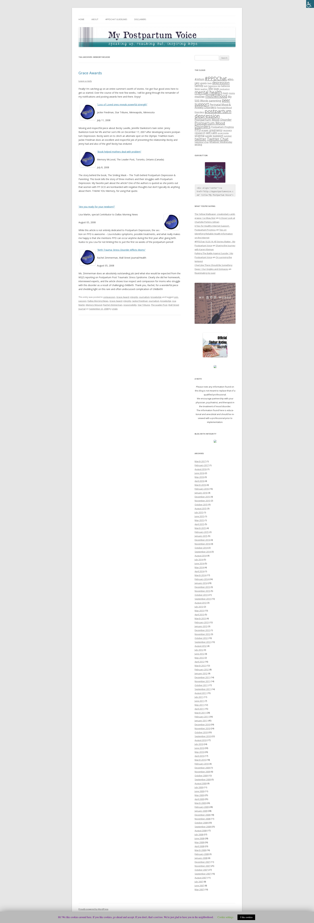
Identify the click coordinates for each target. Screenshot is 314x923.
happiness (212, 86)
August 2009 (201, 783)
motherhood (216, 96)
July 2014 (199, 559)
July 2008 (199, 834)
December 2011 (202, 677)
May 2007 (199, 889)
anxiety (203, 83)
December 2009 (202, 767)
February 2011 (202, 716)
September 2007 (203, 873)
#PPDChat (216, 78)
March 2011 (200, 712)
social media (223, 133)
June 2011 (199, 700)
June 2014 (199, 563)
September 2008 (203, 826)
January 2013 (201, 626)
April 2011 (199, 708)
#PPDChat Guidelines (116, 19)
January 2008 (201, 858)
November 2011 (202, 681)
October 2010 (201, 732)
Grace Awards (90, 72)
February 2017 (202, 465)
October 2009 (201, 775)
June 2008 (199, 838)
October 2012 (201, 638)
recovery (227, 130)
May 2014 (199, 567)
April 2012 (199, 661)
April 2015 (199, 524)
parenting (215, 100)
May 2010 (199, 752)
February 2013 (202, 622)
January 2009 (201, 810)
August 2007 (201, 877)
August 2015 (201, 508)
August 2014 (201, 555)
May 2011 (199, 704)
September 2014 (203, 551)
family (199, 85)
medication (224, 89)
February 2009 (202, 806)
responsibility (130, 304)
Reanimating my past (205, 272)
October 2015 (201, 504)
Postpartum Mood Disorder (213, 120)
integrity (134, 297)
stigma (199, 135)
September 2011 (203, 689)
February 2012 (202, 669)
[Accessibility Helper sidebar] (310, 4)
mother (200, 96)
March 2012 (200, 665)
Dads (209, 83)
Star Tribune (144, 304)
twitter (200, 138)
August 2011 (201, 693)
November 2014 (202, 543)
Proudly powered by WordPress (93, 909)
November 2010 (202, 728)
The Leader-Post (159, 304)
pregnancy (215, 130)
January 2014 (201, 583)
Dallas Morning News (97, 300)
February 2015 (202, 532)
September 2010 (203, 736)
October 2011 (201, 685)
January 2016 (201, 492)
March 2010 (200, 759)
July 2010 (199, 744)
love (216, 88)
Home (81, 19)
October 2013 (201, 594)
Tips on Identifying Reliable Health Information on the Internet (214, 233)
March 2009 (200, 803)
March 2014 (200, 575)
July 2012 (199, 649)
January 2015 (201, 535)
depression (221, 82)
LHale (115, 308)
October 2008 (201, 822)
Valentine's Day (202, 142)
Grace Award (122, 297)
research (200, 132)
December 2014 (202, 539)
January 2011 (201, 720)
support (218, 135)
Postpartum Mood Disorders (210, 125)
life (210, 88)
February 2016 (202, 488)
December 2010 (202, 724)
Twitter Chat (217, 138)
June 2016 (199, 473)
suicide (208, 135)
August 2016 (201, 469)
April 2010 (199, 755)
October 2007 (201, 869)
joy (219, 85)
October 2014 (201, 547)
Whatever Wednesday (220, 142)
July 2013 (199, 606)
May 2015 (199, 520)
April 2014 (199, 571)
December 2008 (202, 814)
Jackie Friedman (140, 300)
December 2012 (202, 630)
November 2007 (202, 865)
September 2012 (203, 642)
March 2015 (200, 528)
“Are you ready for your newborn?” (96, 206)
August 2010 (201, 740)
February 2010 (202, 763)
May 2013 (199, 610)
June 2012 (199, 653)
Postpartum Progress (222, 126)
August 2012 (201, 645)
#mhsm (199, 79)
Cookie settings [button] (225, 917)
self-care (211, 133)
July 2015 (199, 512)
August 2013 (201, 602)
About (94, 19)
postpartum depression (213, 113)
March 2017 (200, 461)
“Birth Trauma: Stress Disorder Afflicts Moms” (121, 249)
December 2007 (202, 861)
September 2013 (203, 598)
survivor (228, 135)
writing (198, 144)
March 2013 (200, 618)
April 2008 (199, 846)
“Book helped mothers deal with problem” (119, 151)
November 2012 (202, 634)
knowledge (156, 297)
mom (225, 93)
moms (232, 93)
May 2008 (199, 842)
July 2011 (199, 697)
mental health (208, 92)
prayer (205, 130)
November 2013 (202, 590)
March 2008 (200, 850)
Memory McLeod (94, 304)
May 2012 (199, 657)
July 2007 (199, 881)
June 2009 (199, 791)
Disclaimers (140, 19)
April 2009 (199, 799)
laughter (204, 89)
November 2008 (202, 818)
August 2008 (201, 830)
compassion (109, 297)
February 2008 (202, 854)
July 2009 (199, 787)
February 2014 (202, 579)
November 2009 (202, 771)
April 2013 (199, 614)
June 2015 (199, 516)
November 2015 (202, 500)
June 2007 (199, 885)
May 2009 (199, 795)
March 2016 (200, 484)
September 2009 (203, 779)
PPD (198, 130)
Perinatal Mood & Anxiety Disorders (213, 106)
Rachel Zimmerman (112, 304)
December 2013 (202, 587)
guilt (206, 86)
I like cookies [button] (246, 917)
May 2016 (199, 477)
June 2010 (199, 748)
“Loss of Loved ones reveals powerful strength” (122, 104)
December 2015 (202, 496)
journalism (144, 297)
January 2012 (201, 673)
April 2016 (199, 481)
